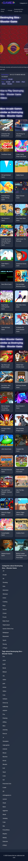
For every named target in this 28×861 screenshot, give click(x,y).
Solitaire (5, 699)
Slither (4, 691)
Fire (4, 656)
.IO (3, 571)
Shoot (3, 84)
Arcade (10, 10)
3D (3, 578)
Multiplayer (6, 632)
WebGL (5, 837)
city (4, 675)
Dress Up (5, 702)
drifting (4, 722)
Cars (4, 695)
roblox (4, 679)
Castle (4, 787)
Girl (4, 779)
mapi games (6, 745)
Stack (4, 772)
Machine (5, 756)
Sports (4, 640)
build (4, 664)
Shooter (9, 84)
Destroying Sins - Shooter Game (19, 10)
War (4, 826)
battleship (5, 706)
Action (18, 82)
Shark (4, 803)
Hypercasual (6, 625)
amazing (5, 729)
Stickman (5, 594)
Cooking (5, 601)
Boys (4, 605)
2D (13, 82)
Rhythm (5, 833)
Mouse (4, 753)
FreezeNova (6, 830)
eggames (5, 810)
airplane (5, 710)
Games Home (3, 10)
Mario (4, 806)
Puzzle (4, 617)
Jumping (5, 818)
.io (3, 737)
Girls (4, 586)
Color (4, 776)
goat (4, 683)
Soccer (5, 609)
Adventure (5, 590)
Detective (5, 841)
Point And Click (7, 783)
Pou (4, 714)
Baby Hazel (6, 621)
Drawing (5, 718)
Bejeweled (6, 636)
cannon (5, 799)
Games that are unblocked (15, 855)
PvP (4, 768)
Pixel (23, 82)
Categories (23, 3)
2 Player (5, 648)
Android (5, 749)
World (4, 814)
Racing (5, 644)
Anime (4, 687)
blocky (4, 760)
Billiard (5, 672)
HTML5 (5, 845)
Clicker (5, 613)
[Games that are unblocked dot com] (8, 5)
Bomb (4, 668)
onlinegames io (7, 795)
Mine (4, 725)
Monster (5, 764)
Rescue (5, 733)
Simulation (6, 741)
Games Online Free (8, 628)
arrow (4, 660)
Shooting (5, 582)
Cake (4, 822)
